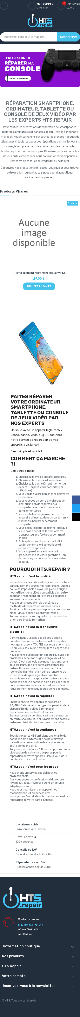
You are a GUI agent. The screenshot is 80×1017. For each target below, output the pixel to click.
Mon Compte (45, 4)
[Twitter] (76, 508)
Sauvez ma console (40, 67)
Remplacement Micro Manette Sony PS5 (40, 273)
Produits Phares (14, 192)
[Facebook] (76, 499)
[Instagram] (76, 517)
